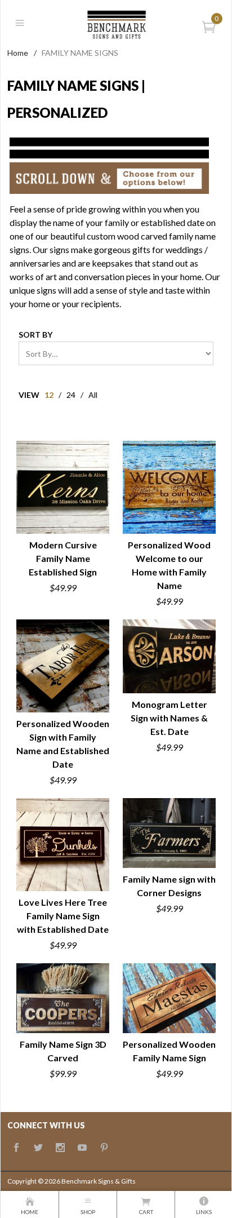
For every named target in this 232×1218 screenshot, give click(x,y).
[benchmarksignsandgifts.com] (116, 22)
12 (48, 395)
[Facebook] (16, 1148)
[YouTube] (82, 1148)
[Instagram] (60, 1148)
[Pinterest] (104, 1148)
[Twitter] (38, 1148)
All (92, 395)
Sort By (35, 334)
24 (70, 395)
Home (17, 52)
